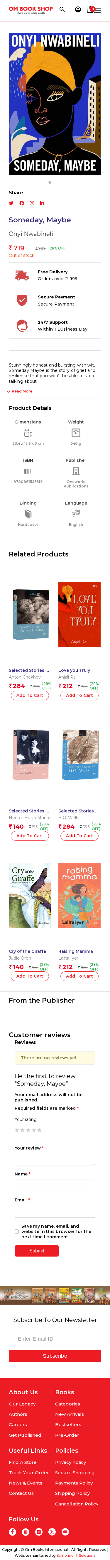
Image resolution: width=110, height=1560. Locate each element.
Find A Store (23, 1462)
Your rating (26, 1119)
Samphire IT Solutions (76, 1555)
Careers (18, 1424)
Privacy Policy (70, 1462)
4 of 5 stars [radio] (34, 1130)
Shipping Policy (72, 1493)
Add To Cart (29, 976)
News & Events (25, 1483)
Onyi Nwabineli (31, 233)
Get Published (25, 1435)
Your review (29, 1148)
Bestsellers (68, 1424)
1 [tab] (49, 182)
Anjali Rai (67, 677)
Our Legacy (22, 1404)
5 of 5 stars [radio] (39, 1130)
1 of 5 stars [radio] (17, 1130)
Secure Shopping (75, 1472)
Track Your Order (29, 1472)
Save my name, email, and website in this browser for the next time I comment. (56, 1231)
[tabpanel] (55, 104)
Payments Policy (74, 1483)
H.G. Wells (68, 817)
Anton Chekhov (25, 677)
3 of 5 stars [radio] (28, 1130)
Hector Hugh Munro (30, 817)
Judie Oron (20, 958)
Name (23, 1174)
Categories (67, 1404)
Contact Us (21, 1493)
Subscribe (55, 1356)
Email (22, 1200)
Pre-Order (67, 1435)
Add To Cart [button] (29, 695)
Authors (18, 1414)
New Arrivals (69, 1414)
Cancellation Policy (76, 1504)
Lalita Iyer (68, 958)
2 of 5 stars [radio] (22, 1130)
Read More (22, 391)
